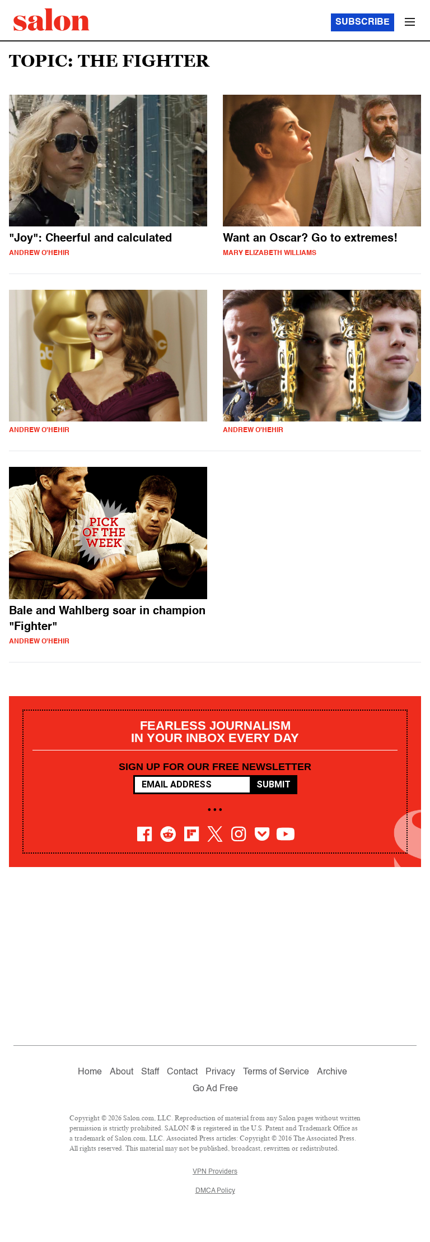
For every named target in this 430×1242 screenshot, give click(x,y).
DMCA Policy (215, 1191)
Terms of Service (276, 1072)
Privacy (220, 1072)
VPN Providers (215, 1172)
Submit (273, 784)
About (121, 1072)
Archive (332, 1072)
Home (90, 1072)
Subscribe (362, 22)
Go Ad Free (215, 1089)
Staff (150, 1072)
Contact (182, 1072)
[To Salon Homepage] (51, 19)
